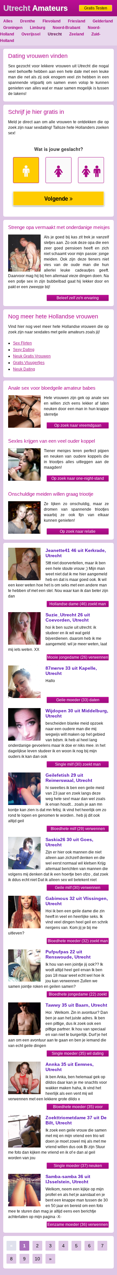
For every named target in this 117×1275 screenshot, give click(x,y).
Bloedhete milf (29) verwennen (78, 828)
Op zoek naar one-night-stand (77, 478)
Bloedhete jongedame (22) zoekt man (78, 995)
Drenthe (27, 21)
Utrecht (55, 34)
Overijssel (30, 34)
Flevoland (51, 21)
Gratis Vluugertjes (29, 362)
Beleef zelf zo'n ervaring (78, 298)
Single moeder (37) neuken (78, 1165)
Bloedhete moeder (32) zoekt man (78, 941)
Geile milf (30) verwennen (77, 887)
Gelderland (103, 21)
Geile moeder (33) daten (77, 700)
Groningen (12, 27)
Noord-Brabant (66, 27)
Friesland (76, 21)
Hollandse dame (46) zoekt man (77, 604)
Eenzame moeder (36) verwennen (77, 1224)
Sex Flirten (22, 343)
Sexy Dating (23, 349)
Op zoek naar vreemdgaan (77, 425)
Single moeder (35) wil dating (78, 1053)
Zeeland (76, 34)
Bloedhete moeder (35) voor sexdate (78, 1107)
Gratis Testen (95, 8)
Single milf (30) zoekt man (78, 764)
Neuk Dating (24, 369)
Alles (8, 21)
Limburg (37, 27)
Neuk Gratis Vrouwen (32, 356)
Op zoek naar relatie (78, 531)
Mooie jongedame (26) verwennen (77, 657)
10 (37, 1258)
